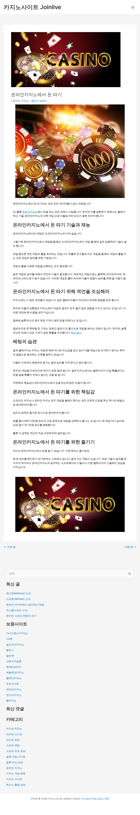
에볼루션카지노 (15, 672)
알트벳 (10, 655)
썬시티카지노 (14, 695)
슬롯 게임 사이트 (16, 756)
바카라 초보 (13, 739)
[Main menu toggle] (133, 7)
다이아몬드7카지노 (17, 633)
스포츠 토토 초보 (16, 751)
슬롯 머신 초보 (14, 762)
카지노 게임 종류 (16, 773)
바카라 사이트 (14, 734)
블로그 (10, 650)
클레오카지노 (14, 678)
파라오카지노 (14, 689)
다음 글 (130, 547)
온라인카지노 (30, 211)
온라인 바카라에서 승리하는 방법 (25, 604)
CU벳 (9, 638)
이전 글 (9, 547)
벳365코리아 (13, 667)
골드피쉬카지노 (15, 644)
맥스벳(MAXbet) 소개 (18, 593)
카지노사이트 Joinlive (32, 7)
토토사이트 (12, 683)
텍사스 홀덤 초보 (16, 784)
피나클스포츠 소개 (16, 610)
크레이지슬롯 (14, 661)
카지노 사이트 (14, 779)
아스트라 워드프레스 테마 (95, 798)
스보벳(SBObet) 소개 (18, 599)
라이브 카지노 (14, 728)
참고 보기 (76, 332)
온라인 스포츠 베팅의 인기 (21, 615)
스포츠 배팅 (13, 745)
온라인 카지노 (21, 100)
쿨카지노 (11, 700)
